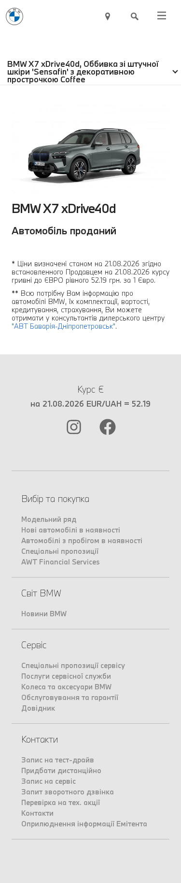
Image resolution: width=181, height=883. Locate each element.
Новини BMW (44, 613)
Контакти (37, 813)
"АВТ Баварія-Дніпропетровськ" (63, 326)
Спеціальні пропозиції (59, 551)
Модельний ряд (48, 519)
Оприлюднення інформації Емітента (84, 823)
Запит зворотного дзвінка (67, 791)
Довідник (38, 708)
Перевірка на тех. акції (60, 802)
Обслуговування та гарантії (69, 697)
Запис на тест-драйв (57, 759)
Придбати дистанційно (61, 770)
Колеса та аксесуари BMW (66, 686)
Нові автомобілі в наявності (70, 529)
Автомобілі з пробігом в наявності (81, 540)
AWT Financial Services (60, 561)
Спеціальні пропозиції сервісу (73, 665)
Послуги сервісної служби (66, 676)
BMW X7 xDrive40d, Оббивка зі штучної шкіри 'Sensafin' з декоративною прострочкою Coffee (83, 71)
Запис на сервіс (48, 781)
